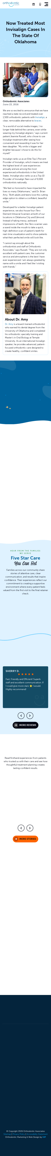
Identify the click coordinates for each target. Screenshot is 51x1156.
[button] (46, 4)
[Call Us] (41, 4)
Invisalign (40, 117)
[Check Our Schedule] (34, 4)
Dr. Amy (9, 324)
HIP (44, 1137)
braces (37, 120)
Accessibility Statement (37, 1134)
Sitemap (7, 1134)
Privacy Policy (19, 1134)
